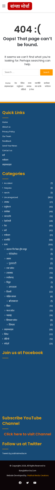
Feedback (6, 141)
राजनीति (37, 83)
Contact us (7, 150)
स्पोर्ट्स (6, 343)
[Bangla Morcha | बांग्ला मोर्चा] (20, 6)
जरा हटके (38, 86)
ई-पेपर (31, 89)
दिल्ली (8, 291)
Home (8, 83)
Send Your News (9, 146)
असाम (8, 258)
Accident (8, 183)
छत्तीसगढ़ (10, 277)
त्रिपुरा (8, 282)
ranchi (6, 192)
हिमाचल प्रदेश (11, 320)
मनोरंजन (48, 86)
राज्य (29, 83)
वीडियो (23, 89)
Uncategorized (11, 197)
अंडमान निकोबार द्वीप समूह (16, 249)
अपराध (29, 86)
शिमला (12, 325)
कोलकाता (13, 301)
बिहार (8, 306)
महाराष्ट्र (9, 315)
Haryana (7, 188)
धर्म (3, 155)
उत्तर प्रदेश (10, 268)
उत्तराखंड (9, 273)
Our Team (6, 136)
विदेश (22, 83)
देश (16, 83)
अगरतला (13, 287)
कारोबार (47, 83)
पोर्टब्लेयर (13, 254)
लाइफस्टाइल (8, 86)
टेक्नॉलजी (7, 221)
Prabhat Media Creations (38, 475)
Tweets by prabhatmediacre (14, 453)
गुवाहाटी (12, 263)
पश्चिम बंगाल (11, 296)
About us (6, 127)
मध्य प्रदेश (10, 310)
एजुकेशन (20, 86)
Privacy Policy (8, 131)
